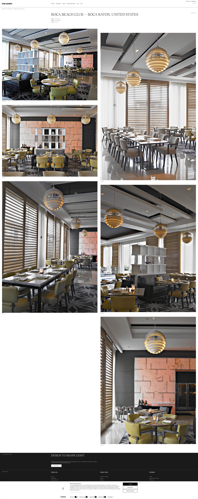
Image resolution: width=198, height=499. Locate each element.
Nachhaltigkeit (53, 478)
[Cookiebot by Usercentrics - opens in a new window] (63, 497)
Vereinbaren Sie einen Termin (154, 478)
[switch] (86, 497)
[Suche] (195, 4)
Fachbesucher (193, 1)
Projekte (101, 478)
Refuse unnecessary (130, 490)
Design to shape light (54, 479)
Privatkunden (188, 1)
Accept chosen (130, 487)
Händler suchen (152, 479)
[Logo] (7, 4)
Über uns (52, 476)
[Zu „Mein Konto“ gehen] (194, 4)
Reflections (102, 479)
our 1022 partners (76, 485)
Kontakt (150, 476)
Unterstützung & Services (104, 476)
